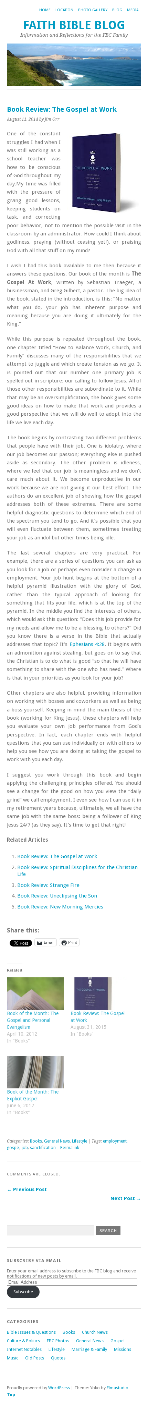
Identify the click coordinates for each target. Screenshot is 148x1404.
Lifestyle (79, 1141)
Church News (95, 1332)
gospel (13, 1147)
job (25, 1147)
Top (11, 1394)
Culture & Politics (23, 1340)
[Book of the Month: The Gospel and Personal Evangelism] (35, 993)
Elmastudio (117, 1387)
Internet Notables (24, 1349)
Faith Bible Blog (74, 25)
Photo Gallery (92, 10)
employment (115, 1141)
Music (12, 1357)
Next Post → (125, 1198)
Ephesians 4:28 (87, 644)
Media (133, 10)
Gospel (117, 1340)
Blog (117, 10)
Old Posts (34, 1357)
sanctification (43, 1147)
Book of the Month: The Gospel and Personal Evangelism (33, 1020)
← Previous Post (27, 1189)
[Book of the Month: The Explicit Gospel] (35, 1072)
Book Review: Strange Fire (48, 885)
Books (36, 1141)
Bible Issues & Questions (31, 1332)
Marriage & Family (89, 1349)
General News (57, 1141)
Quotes (58, 1357)
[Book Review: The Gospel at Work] (99, 993)
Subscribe (23, 1291)
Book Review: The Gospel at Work (57, 856)
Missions (122, 1349)
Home (45, 10)
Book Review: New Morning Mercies (60, 907)
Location (64, 10)
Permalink (69, 1147)
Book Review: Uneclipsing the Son (57, 896)
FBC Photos (58, 1340)
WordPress (59, 1387)
